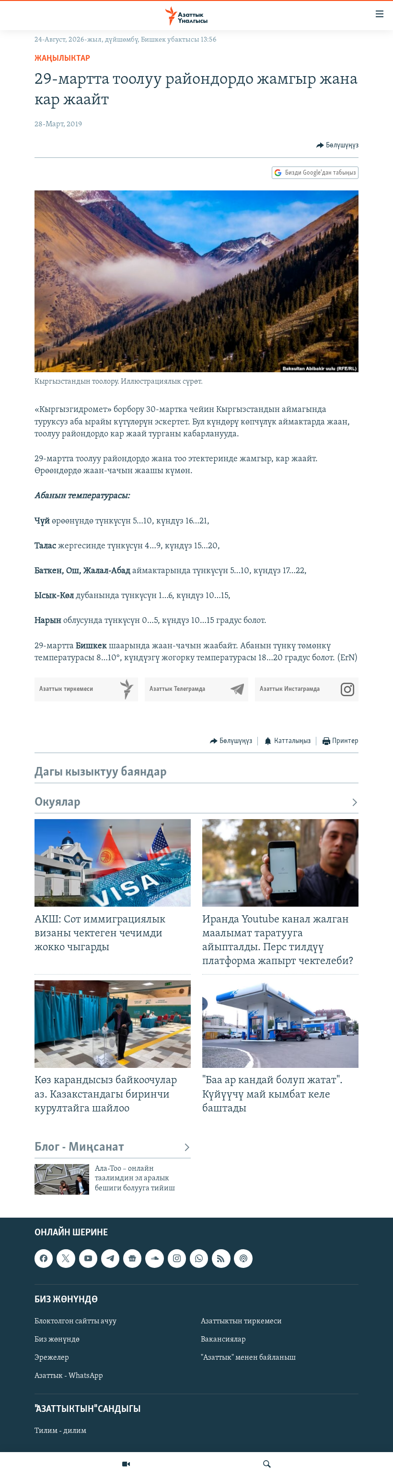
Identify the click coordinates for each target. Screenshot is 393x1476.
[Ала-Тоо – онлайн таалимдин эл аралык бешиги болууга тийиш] (62, 1179)
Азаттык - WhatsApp (69, 1376)
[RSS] (221, 1258)
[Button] (337, 145)
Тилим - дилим (60, 1431)
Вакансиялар (223, 1339)
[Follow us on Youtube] (88, 1258)
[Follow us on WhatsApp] (199, 1258)
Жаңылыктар (62, 59)
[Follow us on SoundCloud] (154, 1258)
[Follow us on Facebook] (44, 1258)
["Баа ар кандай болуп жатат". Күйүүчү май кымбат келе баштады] (280, 1024)
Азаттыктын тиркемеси (241, 1321)
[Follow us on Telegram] (110, 1258)
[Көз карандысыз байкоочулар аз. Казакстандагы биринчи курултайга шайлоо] (113, 1024)
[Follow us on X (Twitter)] (66, 1258)
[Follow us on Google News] (132, 1258)
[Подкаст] (243, 1258)
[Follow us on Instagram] (177, 1258)
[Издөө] (267, 1464)
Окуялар (58, 802)
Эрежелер (52, 1358)
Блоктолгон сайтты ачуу (75, 1321)
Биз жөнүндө (57, 1339)
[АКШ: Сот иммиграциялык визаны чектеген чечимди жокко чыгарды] (113, 863)
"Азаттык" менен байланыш (248, 1358)
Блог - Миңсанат (79, 1147)
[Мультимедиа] (126, 1464)
